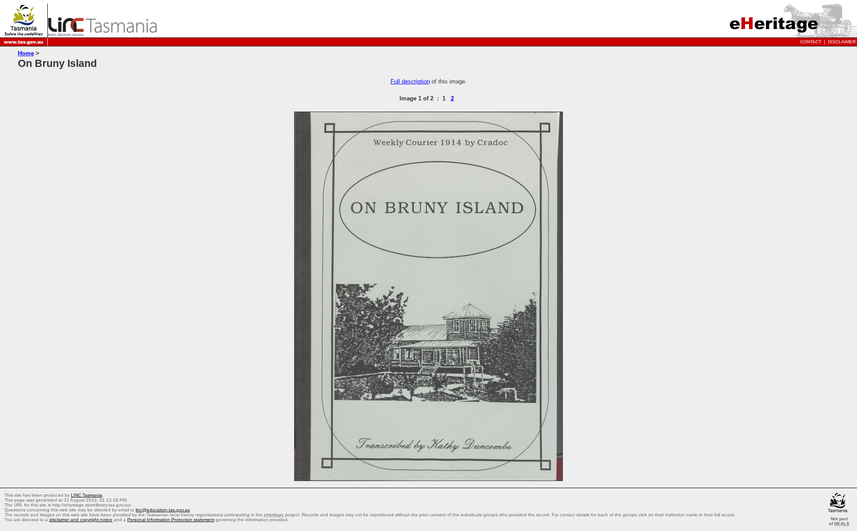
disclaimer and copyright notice (80, 519)
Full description (410, 81)
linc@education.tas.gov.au (163, 509)
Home (26, 53)
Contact (810, 41)
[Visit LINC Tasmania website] (102, 33)
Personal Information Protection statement (170, 519)
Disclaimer (842, 41)
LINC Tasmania (86, 495)
